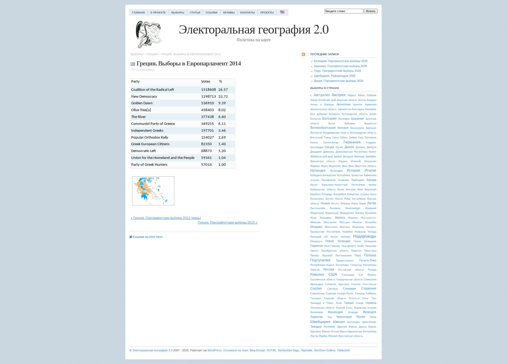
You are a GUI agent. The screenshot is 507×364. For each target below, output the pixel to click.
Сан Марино (367, 274)
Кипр (360, 189)
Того (374, 298)
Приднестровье (344, 260)
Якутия (314, 336)
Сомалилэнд (317, 293)
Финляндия (335, 312)
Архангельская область (323, 109)
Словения (368, 288)
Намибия (347, 231)
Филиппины (316, 312)
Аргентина (343, 104)
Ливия (362, 203)
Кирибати (315, 194)
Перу (358, 255)
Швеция (339, 322)
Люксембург (352, 208)
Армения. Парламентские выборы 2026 (340, 66)
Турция (349, 302)
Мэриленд (358, 227)
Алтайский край (327, 100)
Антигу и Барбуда (322, 104)
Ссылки (211, 12)
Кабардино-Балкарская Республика (330, 175)
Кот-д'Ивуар (358, 198)
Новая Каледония (365, 241)
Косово (330, 198)
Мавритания (317, 213)
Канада (371, 179)
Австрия (339, 95)
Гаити (335, 137)
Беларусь (334, 114)
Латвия (325, 203)
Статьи (195, 12)
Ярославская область (350, 336)
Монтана (345, 227)
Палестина (370, 250)
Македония (347, 212)
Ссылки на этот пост (148, 236)
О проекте (158, 12)
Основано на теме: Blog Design (244, 350)
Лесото (335, 203)
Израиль (343, 161)
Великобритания (323, 128)
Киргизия (370, 189)
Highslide (306, 350)
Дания (349, 147)
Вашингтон (370, 123)
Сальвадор (348, 274)
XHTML (271, 350)
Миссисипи (330, 222)
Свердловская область (349, 279)
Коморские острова (358, 194)
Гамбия (353, 137)
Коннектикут (317, 198)
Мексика (315, 222)
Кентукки (351, 189)
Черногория (344, 316)
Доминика (328, 151)
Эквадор (316, 326)
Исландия (336, 170)
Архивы (229, 12)
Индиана (315, 166)
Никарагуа (316, 241)
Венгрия (342, 127)
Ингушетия (370, 161)
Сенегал (355, 284)
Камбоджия (358, 180)
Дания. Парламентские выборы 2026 (338, 80)
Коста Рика (343, 198)
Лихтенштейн (317, 208)
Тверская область (335, 298)
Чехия (360, 317)
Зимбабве (370, 156)
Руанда (372, 269)
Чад (329, 317)
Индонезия (335, 166)
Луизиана (335, 208)
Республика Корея (322, 264)
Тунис (339, 303)
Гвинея (314, 142)
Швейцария (320, 321)
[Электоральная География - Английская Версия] (282, 13)
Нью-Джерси (349, 246)
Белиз (373, 114)
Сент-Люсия (369, 284)
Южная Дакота (357, 326)
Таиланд (359, 293)
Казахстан (357, 175)
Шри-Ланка (369, 321)
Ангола (362, 100)
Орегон (314, 250)
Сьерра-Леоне (345, 293)
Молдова (316, 226)
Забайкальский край (321, 156)
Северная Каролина (337, 284)
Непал (334, 236)
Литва (371, 203)
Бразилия (357, 118)
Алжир (313, 100)
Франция (369, 312)
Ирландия (318, 170)
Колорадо (327, 194)
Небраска (360, 231)
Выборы (177, 12)
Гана (360, 137)
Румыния (317, 274)
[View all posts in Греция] (133, 63)
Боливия (344, 118)
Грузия (339, 147)
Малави (359, 213)
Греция (152, 54)
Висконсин (316, 132)
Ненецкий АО (319, 236)
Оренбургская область (335, 250)
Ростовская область (351, 269)
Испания (353, 170)
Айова (361, 95)
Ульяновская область (322, 307)
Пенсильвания (343, 255)
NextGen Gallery (324, 350)
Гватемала (370, 137)
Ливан (354, 203)
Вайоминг (350, 123)
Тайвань (371, 293)
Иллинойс (356, 161)
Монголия (331, 226)
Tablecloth (343, 350)
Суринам (331, 293)
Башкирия (370, 109)
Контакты (247, 12)
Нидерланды (364, 236)
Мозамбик (370, 222)
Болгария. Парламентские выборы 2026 (341, 61)
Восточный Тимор (320, 137)
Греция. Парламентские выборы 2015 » (227, 222)
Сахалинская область (322, 279)
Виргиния (371, 128)
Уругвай (340, 307)
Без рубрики (318, 113)
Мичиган (357, 222)
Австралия (322, 95)
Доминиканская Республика (352, 151)
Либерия (345, 203)
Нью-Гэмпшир (332, 246)
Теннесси (354, 298)
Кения (340, 189)
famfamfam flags (288, 350)
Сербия (316, 288)
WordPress (214, 350)
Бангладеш (358, 109)
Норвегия (316, 245)
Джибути (371, 147)
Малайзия (370, 213)
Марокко (353, 217)
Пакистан (356, 250)
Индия (324, 166)
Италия (370, 170)
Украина (370, 302)
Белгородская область (355, 114)
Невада (372, 231)
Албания (371, 95)
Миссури (345, 222)
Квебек (372, 184)
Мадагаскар (332, 213)
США (332, 274)
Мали (313, 217)
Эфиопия (342, 326)
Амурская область (347, 100)
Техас (365, 298)
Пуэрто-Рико (367, 260)
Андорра (371, 100)
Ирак (344, 166)
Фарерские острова (365, 307)
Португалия (320, 260)
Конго (373, 194)
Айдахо (352, 95)
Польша (370, 255)
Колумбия (340, 194)
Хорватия (316, 316)
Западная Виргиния (353, 156)
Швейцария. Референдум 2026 (334, 75)
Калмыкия (343, 180)
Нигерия (345, 236)
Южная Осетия (330, 331)
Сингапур (332, 288)
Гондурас (371, 142)
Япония (332, 335)
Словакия (349, 288)
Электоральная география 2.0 (152, 350)
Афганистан (344, 109)
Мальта (340, 217)
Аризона (357, 104)
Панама (314, 255)
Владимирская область (336, 132)
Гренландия (316, 147)
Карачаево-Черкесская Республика (343, 184)
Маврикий (370, 208)
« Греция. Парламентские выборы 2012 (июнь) (166, 218)
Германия (352, 142)
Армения (370, 104)
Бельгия (315, 118)
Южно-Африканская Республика (358, 331)
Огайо (360, 246)
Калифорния (329, 180)
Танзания (315, 298)
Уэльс (349, 307)
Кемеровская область (323, 189)
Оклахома (370, 246)
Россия (328, 269)
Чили (373, 316)
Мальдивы (325, 217)
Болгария (329, 118)
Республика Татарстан (349, 265)
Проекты (267, 12)
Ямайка (323, 336)
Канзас (314, 184)
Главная (138, 12)
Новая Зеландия (337, 241)
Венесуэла (357, 127)
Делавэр (360, 147)
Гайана (344, 137)
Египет (372, 151)
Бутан (331, 123)
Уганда (359, 303)
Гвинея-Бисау (331, 142)
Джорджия (316, 151)
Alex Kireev (147, 69)
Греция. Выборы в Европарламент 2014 (191, 54)
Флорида (353, 312)
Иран (351, 166)
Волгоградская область (363, 132)
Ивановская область (322, 161)
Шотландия (353, 322)
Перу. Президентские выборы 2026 (337, 70)
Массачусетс (368, 217)
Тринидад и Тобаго (322, 303)
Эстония (329, 326)
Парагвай (327, 255)
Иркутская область (365, 166)
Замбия (338, 156)
